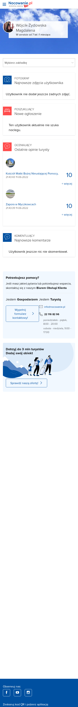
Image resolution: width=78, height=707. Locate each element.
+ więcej (67, 184)
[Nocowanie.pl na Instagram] (28, 692)
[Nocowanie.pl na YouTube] (17, 692)
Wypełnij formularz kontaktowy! (20, 314)
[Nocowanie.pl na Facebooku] (6, 692)
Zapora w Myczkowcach (21, 204)
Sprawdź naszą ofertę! (24, 383)
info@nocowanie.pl (54, 307)
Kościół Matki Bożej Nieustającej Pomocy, (32, 173)
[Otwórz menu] (4, 4)
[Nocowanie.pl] (20, 4)
